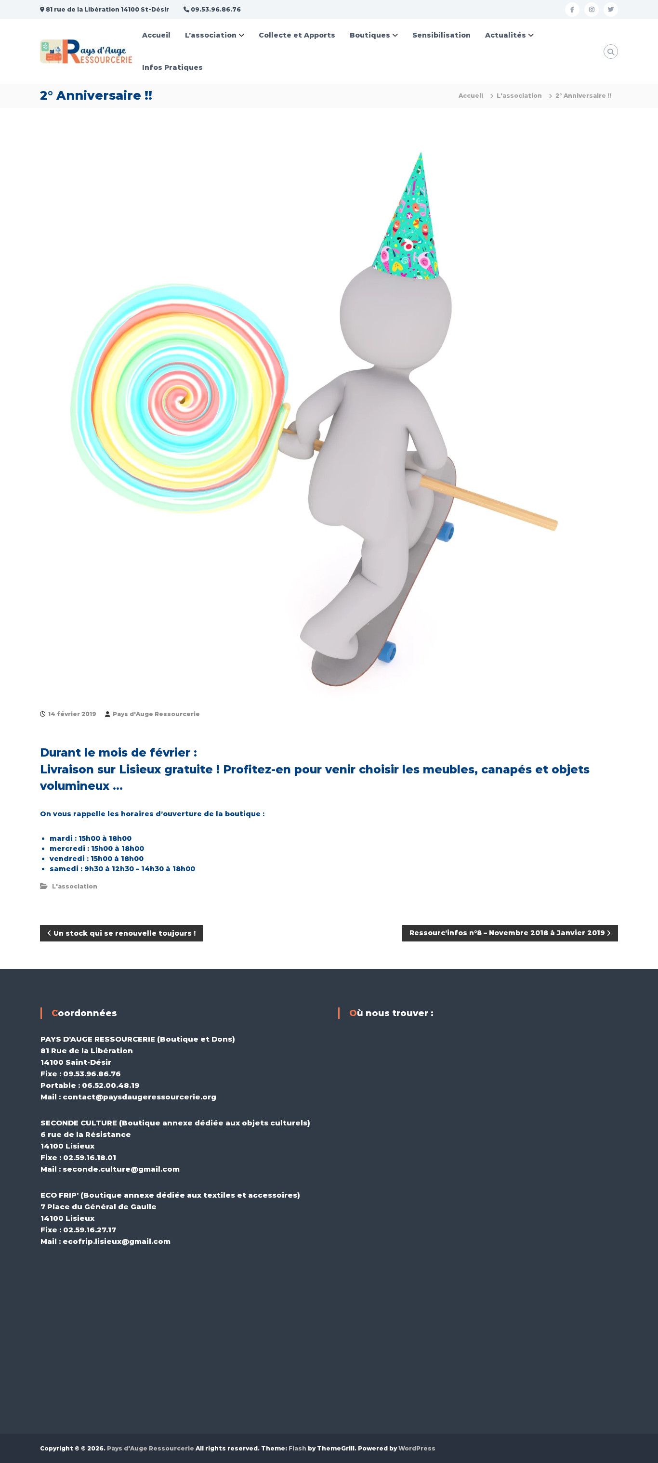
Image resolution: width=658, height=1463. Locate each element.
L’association (211, 35)
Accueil (156, 35)
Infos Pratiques (172, 67)
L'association (519, 95)
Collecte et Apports (297, 35)
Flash (297, 1448)
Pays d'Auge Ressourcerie (156, 714)
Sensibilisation (441, 35)
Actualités (505, 35)
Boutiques (370, 35)
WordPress (416, 1448)
